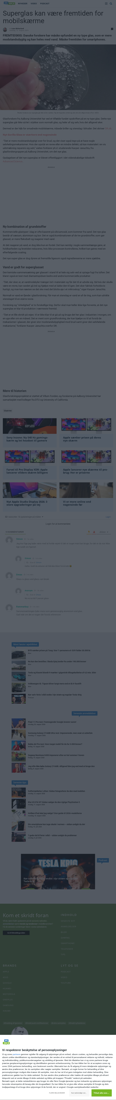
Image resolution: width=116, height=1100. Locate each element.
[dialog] (58, 1067)
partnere (16, 1054)
